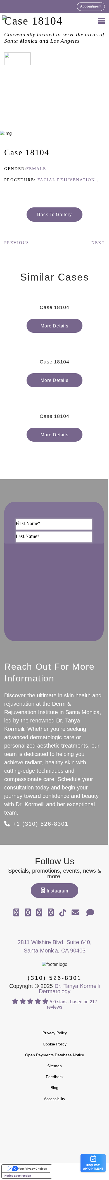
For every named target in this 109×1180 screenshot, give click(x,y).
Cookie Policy (55, 1044)
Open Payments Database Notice (54, 1055)
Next (98, 242)
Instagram (56, 891)
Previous (16, 242)
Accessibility (54, 1099)
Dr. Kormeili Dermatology (33, 20)
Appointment (90, 6)
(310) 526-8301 (55, 978)
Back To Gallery (54, 214)
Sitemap (54, 1066)
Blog (54, 1087)
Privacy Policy (54, 1033)
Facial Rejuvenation (66, 180)
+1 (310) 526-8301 (39, 824)
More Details (54, 326)
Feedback (54, 1076)
